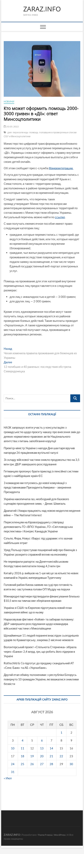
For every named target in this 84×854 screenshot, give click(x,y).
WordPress (59, 834)
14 (51, 748)
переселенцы (20, 132)
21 (51, 756)
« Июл (8, 778)
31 (12, 772)
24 (12, 764)
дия (9, 132)
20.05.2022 (12, 126)
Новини (9, 101)
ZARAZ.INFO (42, 9)
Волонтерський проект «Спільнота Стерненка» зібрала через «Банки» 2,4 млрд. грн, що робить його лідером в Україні (40, 651)
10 (12, 748)
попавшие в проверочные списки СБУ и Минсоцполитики (40, 134)
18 (22, 756)
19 (32, 756)
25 (22, 764)
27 (42, 764)
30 (71, 764)
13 (42, 748)
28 (51, 764)
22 (61, 756)
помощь (33, 132)
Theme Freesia (45, 834)
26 (32, 764)
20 (42, 756)
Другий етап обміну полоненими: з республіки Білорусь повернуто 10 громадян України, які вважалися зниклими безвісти (41, 679)
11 (22, 748)
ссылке (60, 217)
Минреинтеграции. (61, 168)
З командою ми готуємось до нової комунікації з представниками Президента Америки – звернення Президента (37, 487)
